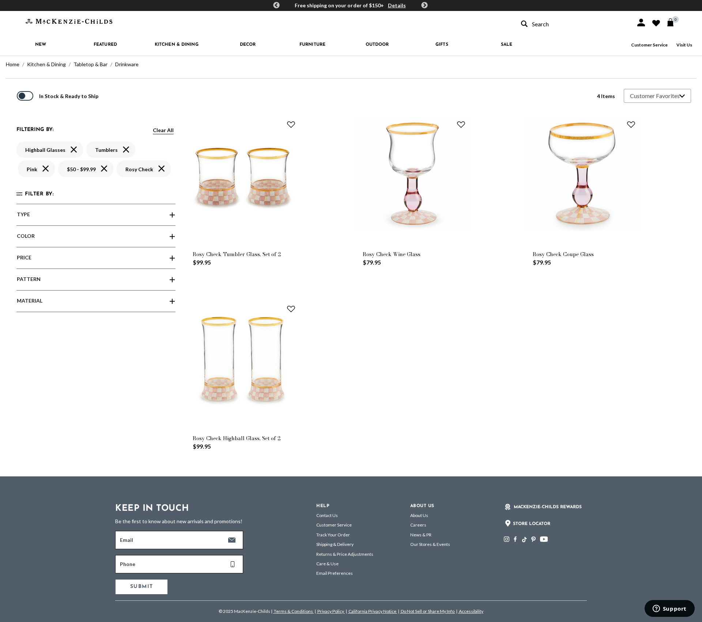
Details (397, 5)
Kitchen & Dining (46, 64)
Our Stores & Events (430, 544)
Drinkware (127, 64)
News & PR (420, 534)
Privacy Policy (331, 611)
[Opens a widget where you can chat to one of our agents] (669, 609)
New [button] (40, 44)
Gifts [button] (441, 44)
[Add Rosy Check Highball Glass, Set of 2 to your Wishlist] (291, 309)
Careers (418, 525)
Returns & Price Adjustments (344, 554)
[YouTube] (544, 539)
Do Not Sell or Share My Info (427, 611)
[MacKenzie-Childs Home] (69, 21)
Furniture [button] (312, 44)
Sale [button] (506, 44)
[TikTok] (524, 539)
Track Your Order (333, 534)
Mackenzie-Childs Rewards (548, 507)
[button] (641, 22)
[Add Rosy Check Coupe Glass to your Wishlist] (631, 124)
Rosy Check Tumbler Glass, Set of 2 (237, 254)
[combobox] (572, 24)
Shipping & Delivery (335, 544)
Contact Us (327, 515)
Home (12, 64)
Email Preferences (334, 573)
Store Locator (531, 524)
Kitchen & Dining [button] (177, 44)
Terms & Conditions (293, 611)
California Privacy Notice (372, 611)
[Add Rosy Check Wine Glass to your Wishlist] (461, 124)
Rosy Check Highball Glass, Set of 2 (237, 438)
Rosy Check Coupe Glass (563, 254)
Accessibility (470, 611)
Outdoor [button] (377, 44)
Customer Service (649, 45)
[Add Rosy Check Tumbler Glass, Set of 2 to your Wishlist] (291, 124)
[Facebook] (515, 539)
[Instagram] (506, 539)
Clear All (163, 130)
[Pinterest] (533, 539)
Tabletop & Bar (90, 64)
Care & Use (327, 563)
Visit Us (684, 45)
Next (424, 5)
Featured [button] (105, 44)
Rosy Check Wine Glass (391, 254)
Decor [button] (248, 44)
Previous (276, 5)
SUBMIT (141, 586)
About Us (419, 515)
